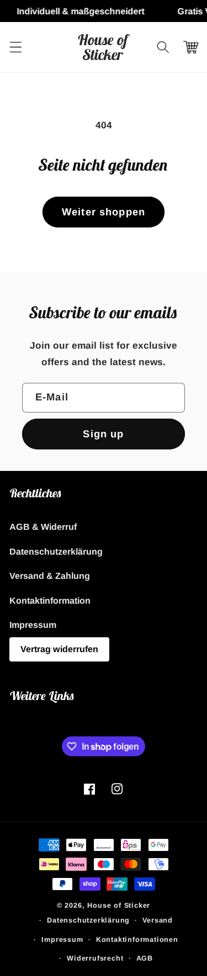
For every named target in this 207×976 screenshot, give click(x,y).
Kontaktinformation (50, 600)
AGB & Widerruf (43, 527)
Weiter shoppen (103, 212)
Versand (157, 920)
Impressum (32, 625)
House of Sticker (118, 905)
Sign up (103, 434)
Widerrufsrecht (95, 958)
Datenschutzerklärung (56, 551)
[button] (16, 47)
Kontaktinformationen (137, 940)
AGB (144, 958)
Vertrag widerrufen (59, 649)
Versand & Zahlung (49, 576)
